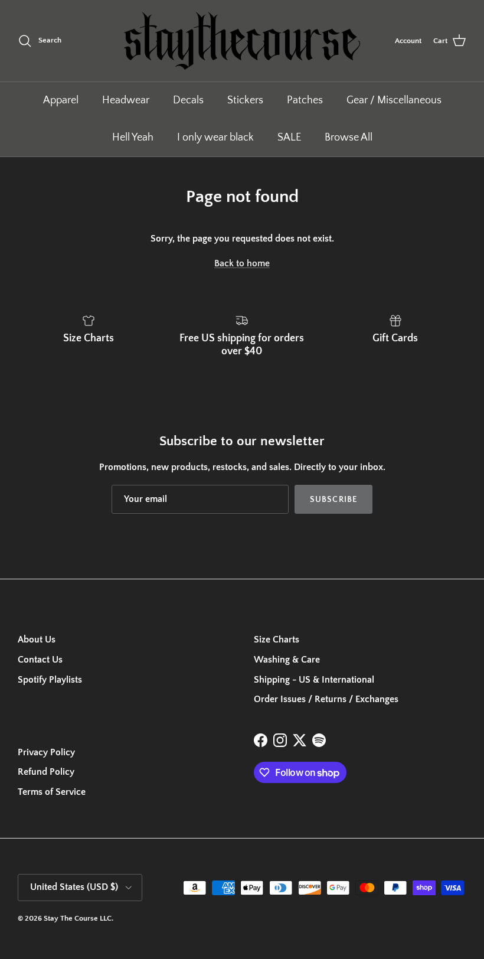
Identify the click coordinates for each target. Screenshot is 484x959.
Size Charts (276, 639)
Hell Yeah (132, 137)
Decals (188, 100)
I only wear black (215, 137)
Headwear (125, 100)
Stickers (245, 100)
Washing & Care (287, 659)
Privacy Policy (46, 752)
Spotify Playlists (50, 679)
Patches (305, 100)
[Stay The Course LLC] (242, 41)
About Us (36, 639)
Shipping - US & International (314, 679)
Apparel (61, 100)
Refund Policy (46, 771)
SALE (289, 137)
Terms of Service (52, 792)
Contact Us (40, 659)
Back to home (242, 263)
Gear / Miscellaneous (394, 100)
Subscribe (333, 499)
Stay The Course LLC (78, 918)
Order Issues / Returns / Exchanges (326, 699)
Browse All (348, 137)
